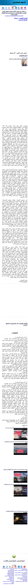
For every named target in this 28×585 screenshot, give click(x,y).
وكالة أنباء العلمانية (10, 573)
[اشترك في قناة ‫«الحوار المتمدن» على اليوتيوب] (14, 15)
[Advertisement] (14, 35)
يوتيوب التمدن (24, 575)
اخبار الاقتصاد (11, 578)
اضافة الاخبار (25, 580)
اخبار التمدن (11, 580)
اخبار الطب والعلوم (10, 579)
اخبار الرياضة (11, 576)
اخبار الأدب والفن (11, 571)
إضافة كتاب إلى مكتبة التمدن (8, 583)
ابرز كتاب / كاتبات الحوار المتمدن (21, 574)
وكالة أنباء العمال (11, 574)
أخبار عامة (12, 569)
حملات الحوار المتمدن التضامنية (21, 581)
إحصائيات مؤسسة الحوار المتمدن (21, 572)
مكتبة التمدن (24, 576)
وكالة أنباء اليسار (11, 572)
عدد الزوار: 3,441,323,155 (22, 578)
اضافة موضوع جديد (23, 579)
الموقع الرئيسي (22, 19)
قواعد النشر (25, 573)
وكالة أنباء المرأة (11, 570)
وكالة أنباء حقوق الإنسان (9, 575)
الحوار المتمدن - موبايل (20, 18)
